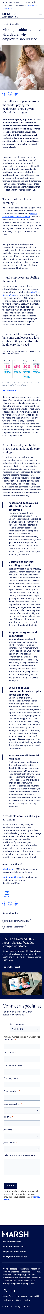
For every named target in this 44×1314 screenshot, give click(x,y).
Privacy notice (21, 1296)
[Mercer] (11, 15)
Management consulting (14, 1256)
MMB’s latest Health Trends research (19, 215)
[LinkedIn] (13, 1290)
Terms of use (7, 1296)
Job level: (8, 1129)
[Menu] (40, 15)
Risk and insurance (11, 1241)
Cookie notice (7, 1300)
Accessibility (35, 1296)
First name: (9, 1039)
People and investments (14, 1251)
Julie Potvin (8, 869)
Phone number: (11, 1091)
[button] (41, 5)
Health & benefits (11, 24)
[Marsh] (15, 1234)
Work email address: (13, 1065)
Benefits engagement (14, 926)
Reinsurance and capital (14, 1246)
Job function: (10, 1142)
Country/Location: (12, 1104)
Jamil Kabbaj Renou (12, 877)
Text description (8, 390)
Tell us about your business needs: (20, 1155)
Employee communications (16, 920)
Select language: (17, 1024)
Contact (7, 896)
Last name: (9, 1052)
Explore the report (11, 967)
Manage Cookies (23, 1300)
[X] (5, 1290)
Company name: (11, 1078)
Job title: (7, 1116)
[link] (4, 93)
